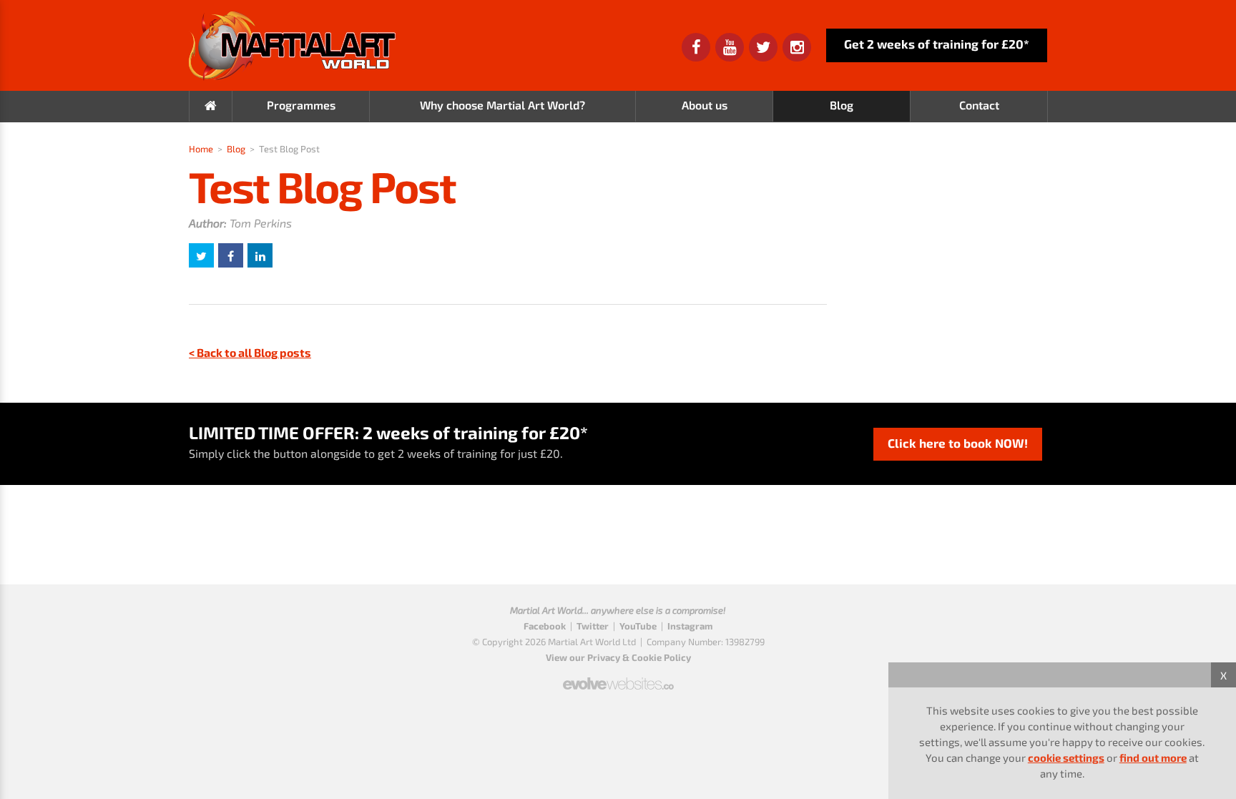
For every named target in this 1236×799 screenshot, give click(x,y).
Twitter (593, 626)
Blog (841, 105)
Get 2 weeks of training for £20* (936, 43)
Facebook (545, 626)
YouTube (638, 626)
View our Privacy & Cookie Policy (618, 657)
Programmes (301, 105)
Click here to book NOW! (958, 443)
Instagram (689, 626)
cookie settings (1066, 757)
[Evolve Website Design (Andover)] (618, 677)
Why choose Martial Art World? (502, 105)
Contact (979, 105)
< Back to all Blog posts (250, 352)
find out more (1153, 757)
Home (201, 149)
